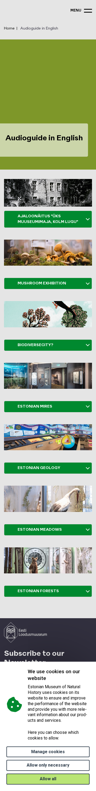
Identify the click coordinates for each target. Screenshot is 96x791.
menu (75, 10)
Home (9, 28)
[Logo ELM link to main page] (25, 632)
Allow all (48, 778)
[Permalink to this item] (47, 678)
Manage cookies (48, 751)
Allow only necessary (48, 765)
